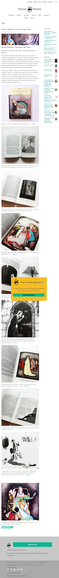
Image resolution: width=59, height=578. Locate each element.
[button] (32, 282)
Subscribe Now (29, 295)
